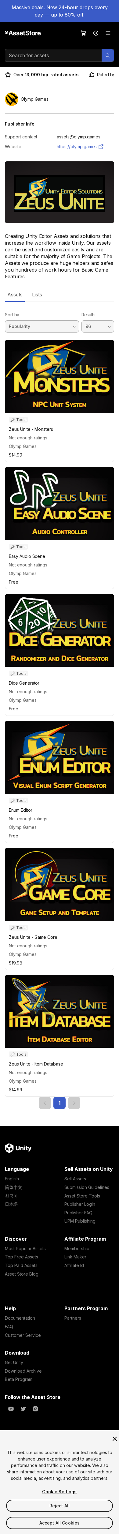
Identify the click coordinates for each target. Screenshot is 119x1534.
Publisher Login (79, 1204)
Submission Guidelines (86, 1187)
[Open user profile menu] (96, 33)
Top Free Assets (21, 1256)
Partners (72, 1318)
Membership (76, 1248)
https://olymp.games (77, 146)
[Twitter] (23, 1409)
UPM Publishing (80, 1221)
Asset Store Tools (82, 1195)
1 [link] (59, 1103)
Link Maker (75, 1256)
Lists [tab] (37, 294)
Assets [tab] (14, 294)
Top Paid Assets (21, 1265)
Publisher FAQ (78, 1212)
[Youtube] (11, 1409)
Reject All (59, 1505)
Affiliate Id (74, 1265)
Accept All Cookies (59, 1522)
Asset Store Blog (21, 1273)
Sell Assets (75, 1178)
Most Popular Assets (25, 1248)
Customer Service (23, 1335)
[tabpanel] (59, 705)
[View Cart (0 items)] (84, 33)
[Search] (108, 55)
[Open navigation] (108, 33)
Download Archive (23, 1371)
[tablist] (59, 294)
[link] (45, 1103)
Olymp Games (23, 446)
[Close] (114, 1439)
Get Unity (14, 1362)
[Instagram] (35, 1409)
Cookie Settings (59, 1491)
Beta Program (18, 1379)
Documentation (20, 1318)
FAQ (9, 1326)
